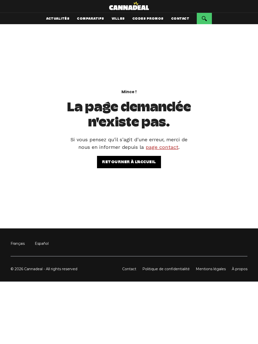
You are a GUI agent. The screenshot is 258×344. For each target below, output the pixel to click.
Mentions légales (211, 269)
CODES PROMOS (148, 18)
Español (42, 243)
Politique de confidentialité (166, 269)
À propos (239, 269)
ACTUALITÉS (57, 18)
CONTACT (180, 18)
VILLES (118, 18)
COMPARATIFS (90, 18)
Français (18, 243)
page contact (162, 147)
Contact (129, 269)
